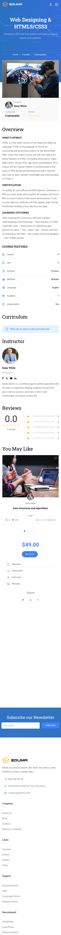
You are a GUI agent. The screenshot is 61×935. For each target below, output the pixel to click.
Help (4, 891)
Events (5, 854)
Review (31, 112)
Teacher (17, 102)
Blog (4, 818)
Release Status (10, 901)
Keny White (8, 367)
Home (15, 54)
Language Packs (11, 896)
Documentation (10, 885)
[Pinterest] (38, 600)
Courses (26, 54)
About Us (7, 813)
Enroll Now (30, 476)
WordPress (7, 921)
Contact (6, 823)
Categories (10, 112)
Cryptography (40, 54)
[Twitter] (30, 600)
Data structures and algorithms (30, 508)
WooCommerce (10, 932)
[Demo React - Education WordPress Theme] (12, 4)
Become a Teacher (11, 829)
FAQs (5, 865)
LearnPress (8, 927)
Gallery (5, 860)
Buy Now (30, 554)
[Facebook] (23, 600)
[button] (24, 531)
